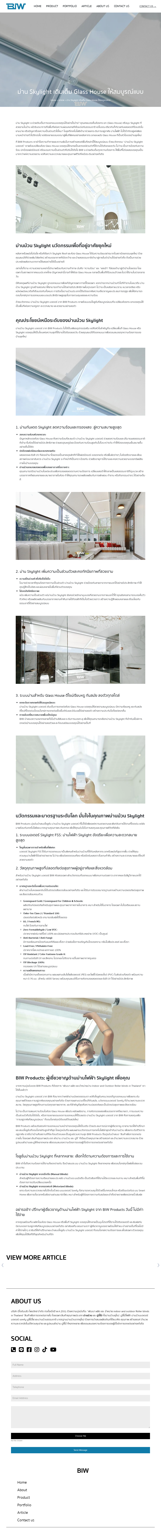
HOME (37, 6)
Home (53, 100)
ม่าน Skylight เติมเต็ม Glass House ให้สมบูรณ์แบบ (80, 92)
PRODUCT (52, 6)
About (22, 1490)
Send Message (80, 1450)
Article (61, 100)
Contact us (25, 1520)
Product (23, 1497)
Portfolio (24, 1505)
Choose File (80, 1436)
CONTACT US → (147, 6)
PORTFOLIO (70, 6)
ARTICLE (86, 6)
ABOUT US (102, 6)
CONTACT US (121, 6)
